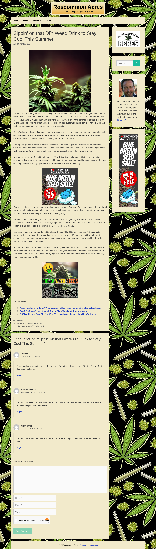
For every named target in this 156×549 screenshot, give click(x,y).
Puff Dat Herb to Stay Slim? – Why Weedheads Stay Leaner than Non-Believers (58, 314)
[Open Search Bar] (141, 20)
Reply (19, 375)
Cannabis (19, 321)
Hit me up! (121, 120)
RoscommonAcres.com (89, 545)
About (25, 20)
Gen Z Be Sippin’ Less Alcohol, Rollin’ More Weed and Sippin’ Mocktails (54, 311)
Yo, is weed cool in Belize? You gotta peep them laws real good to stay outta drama (60, 308)
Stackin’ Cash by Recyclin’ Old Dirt (29, 323)
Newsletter (37, 20)
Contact (49, 20)
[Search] (136, 63)
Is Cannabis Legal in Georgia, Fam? (30, 326)
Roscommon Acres (78, 7)
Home (15, 20)
